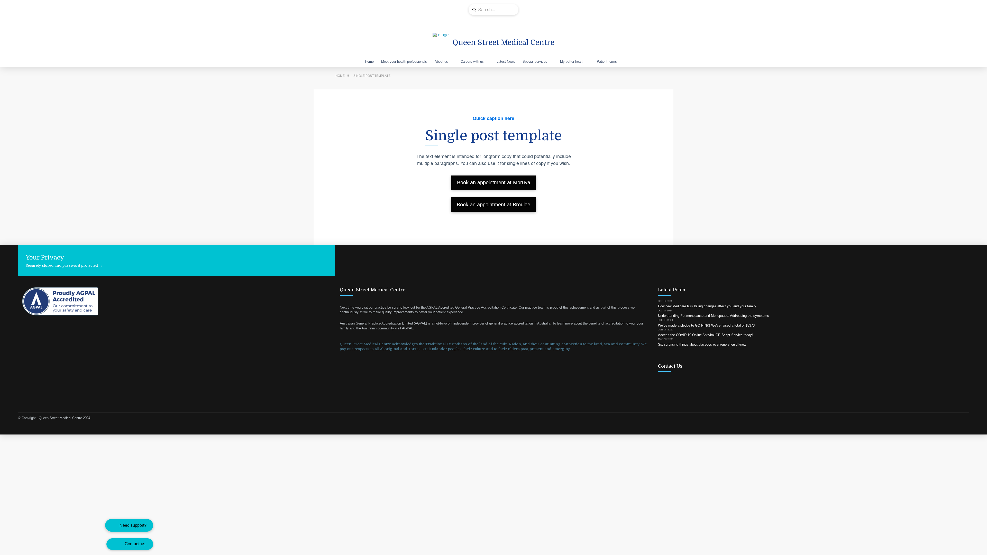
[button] (129, 525)
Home (340, 76)
